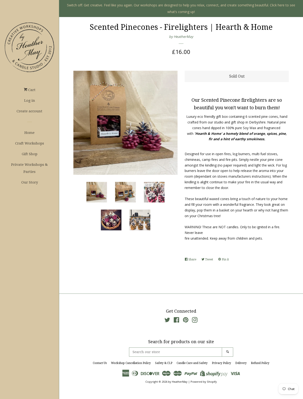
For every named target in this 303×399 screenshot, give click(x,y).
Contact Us (100, 363)
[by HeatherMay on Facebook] (176, 321)
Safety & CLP (163, 363)
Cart (31, 90)
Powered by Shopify (204, 381)
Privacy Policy (221, 363)
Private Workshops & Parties (29, 168)
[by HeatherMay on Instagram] (195, 321)
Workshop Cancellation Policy (131, 363)
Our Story (29, 182)
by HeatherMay (181, 36)
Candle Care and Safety (192, 363)
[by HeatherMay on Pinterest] (186, 321)
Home (29, 133)
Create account (29, 111)
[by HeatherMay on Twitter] (167, 321)
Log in (29, 100)
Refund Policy (260, 363)
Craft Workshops (29, 143)
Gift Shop (29, 154)
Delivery (241, 363)
